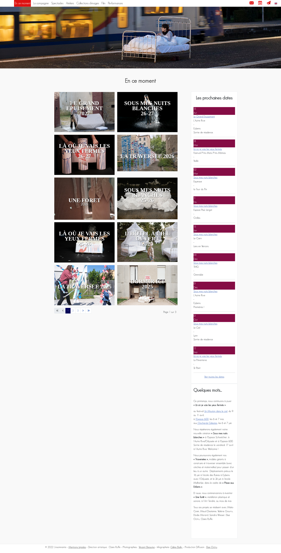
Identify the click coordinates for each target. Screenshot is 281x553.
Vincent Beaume (147, 547)
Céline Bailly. (177, 547)
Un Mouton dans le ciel (215, 411)
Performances (115, 3)
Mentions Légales (77, 547)
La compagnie (40, 3)
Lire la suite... (88, 201)
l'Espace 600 (202, 419)
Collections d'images (87, 3)
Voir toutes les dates (214, 377)
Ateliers (70, 3)
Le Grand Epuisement (204, 116)
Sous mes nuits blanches (205, 177)
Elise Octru (211, 547)
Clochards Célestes (207, 423)
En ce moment (22, 3)
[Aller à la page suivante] (83, 310)
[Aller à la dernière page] (88, 310)
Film (103, 3)
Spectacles (57, 3)
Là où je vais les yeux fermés (207, 149)
